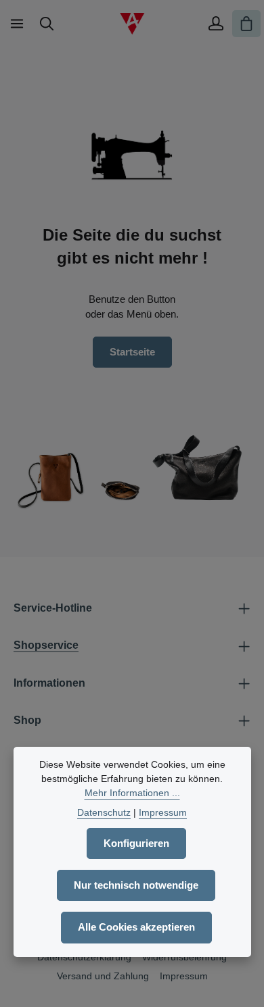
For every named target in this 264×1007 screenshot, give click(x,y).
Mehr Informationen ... (132, 792)
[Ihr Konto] (215, 23)
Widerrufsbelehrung (184, 957)
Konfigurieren (136, 843)
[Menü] (16, 23)
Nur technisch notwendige (136, 885)
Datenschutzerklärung (84, 957)
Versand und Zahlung (103, 976)
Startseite (132, 352)
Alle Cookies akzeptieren (136, 927)
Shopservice (46, 645)
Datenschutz (104, 812)
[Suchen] (46, 23)
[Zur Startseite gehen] (132, 23)
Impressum (184, 976)
